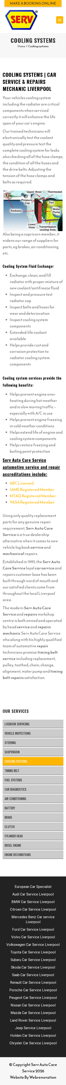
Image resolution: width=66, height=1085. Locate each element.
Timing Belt (12, 770)
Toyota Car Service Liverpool (33, 952)
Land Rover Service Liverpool (33, 1020)
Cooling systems (16, 761)
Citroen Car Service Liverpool (33, 909)
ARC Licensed (22, 483)
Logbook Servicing (17, 724)
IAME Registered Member (32, 489)
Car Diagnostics (15, 789)
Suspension (12, 752)
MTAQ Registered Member (33, 496)
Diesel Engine (13, 845)
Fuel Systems (13, 780)
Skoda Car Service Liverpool (33, 967)
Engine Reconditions (18, 854)
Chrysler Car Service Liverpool (33, 1043)
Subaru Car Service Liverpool (33, 960)
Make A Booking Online (33, 3)
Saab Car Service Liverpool (33, 975)
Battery (10, 808)
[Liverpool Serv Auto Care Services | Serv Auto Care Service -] (21, 20)
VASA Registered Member (32, 502)
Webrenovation (42, 1077)
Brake (8, 817)
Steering (10, 742)
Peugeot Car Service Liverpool (33, 998)
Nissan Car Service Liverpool (33, 1005)
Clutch (10, 826)
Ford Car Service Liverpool (33, 929)
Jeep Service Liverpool (33, 1028)
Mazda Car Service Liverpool (33, 1013)
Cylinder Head (14, 836)
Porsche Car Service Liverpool (33, 990)
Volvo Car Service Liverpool (33, 937)
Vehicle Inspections (18, 733)
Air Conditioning (15, 798)
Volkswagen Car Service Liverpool (33, 945)
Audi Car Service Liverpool (33, 894)
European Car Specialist (33, 887)
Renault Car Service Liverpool (33, 982)
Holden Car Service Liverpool (33, 1035)
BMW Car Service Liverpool (33, 902)
